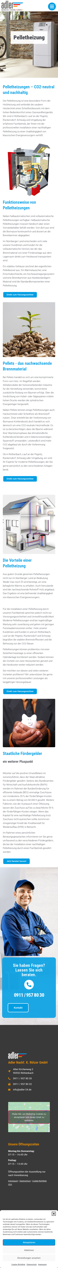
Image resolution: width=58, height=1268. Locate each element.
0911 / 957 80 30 (29, 995)
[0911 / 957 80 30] (29, 984)
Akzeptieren (29, 1242)
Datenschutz (32, 1264)
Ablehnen (29, 1250)
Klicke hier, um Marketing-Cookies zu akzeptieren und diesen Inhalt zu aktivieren (29, 1117)
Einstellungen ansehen (29, 1258)
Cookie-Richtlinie (18, 1264)
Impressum (42, 1264)
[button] (53, 1213)
